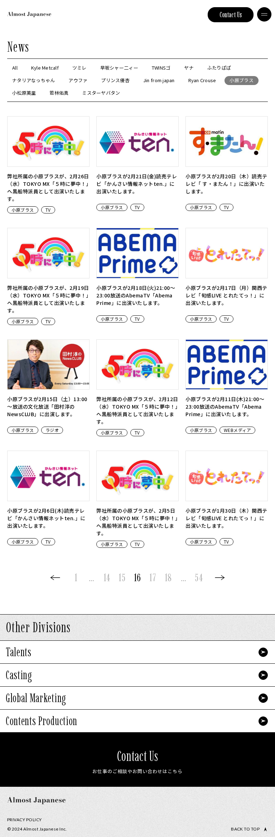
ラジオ (52, 430)
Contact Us (230, 14)
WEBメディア (237, 430)
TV (48, 210)
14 (106, 577)
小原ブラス (22, 210)
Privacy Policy (24, 819)
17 (152, 577)
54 (199, 577)
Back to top (245, 829)
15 (122, 577)
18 (168, 577)
